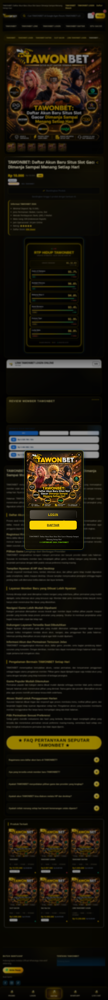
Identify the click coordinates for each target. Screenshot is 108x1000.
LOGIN (53, 514)
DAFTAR (53, 525)
